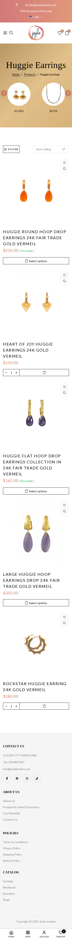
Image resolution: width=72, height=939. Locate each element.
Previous (4, 93)
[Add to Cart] (44, 372)
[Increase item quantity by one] (16, 373)
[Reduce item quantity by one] (6, 373)
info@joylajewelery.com (43, 5)
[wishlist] (60, 33)
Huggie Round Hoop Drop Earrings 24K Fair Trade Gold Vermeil (34, 237)
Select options (38, 261)
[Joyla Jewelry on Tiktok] (37, 778)
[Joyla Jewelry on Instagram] (27, 778)
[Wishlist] (64, 162)
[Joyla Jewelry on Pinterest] (17, 778)
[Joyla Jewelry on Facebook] (7, 778)
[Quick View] (64, 168)
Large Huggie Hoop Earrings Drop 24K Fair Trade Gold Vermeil (31, 580)
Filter (13, 149)
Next (68, 93)
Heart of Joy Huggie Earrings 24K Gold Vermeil (28, 350)
